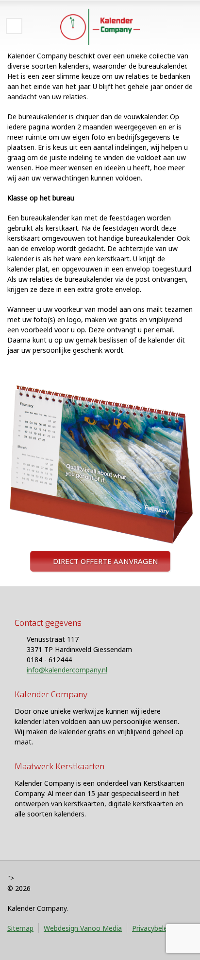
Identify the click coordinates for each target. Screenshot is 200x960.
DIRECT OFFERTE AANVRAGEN (105, 561)
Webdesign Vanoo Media (83, 928)
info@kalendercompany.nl (67, 669)
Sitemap (20, 928)
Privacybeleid (152, 928)
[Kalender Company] (100, 27)
